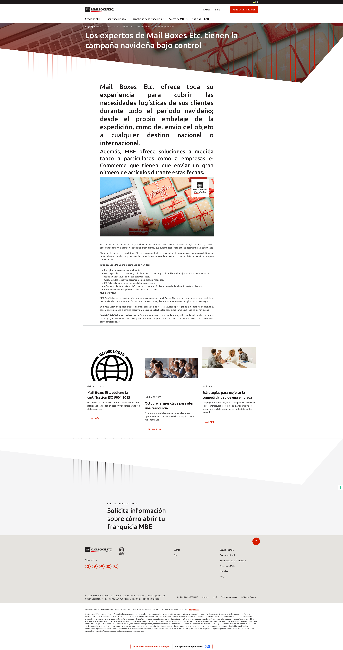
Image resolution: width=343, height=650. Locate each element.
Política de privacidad (229, 597)
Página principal (93, 26)
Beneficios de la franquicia (147, 19)
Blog (217, 9)
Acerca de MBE (177, 19)
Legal (215, 597)
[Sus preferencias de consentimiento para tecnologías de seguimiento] (340, 487)
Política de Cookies (248, 597)
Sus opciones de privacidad (189, 646)
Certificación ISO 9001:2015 (187, 597)
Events (206, 9)
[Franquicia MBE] (100, 9)
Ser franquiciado (116, 19)
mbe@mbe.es (194, 609)
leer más (94, 418)
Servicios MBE (93, 19)
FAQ (206, 19)
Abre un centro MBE (244, 9)
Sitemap (205, 597)
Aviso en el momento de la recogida (151, 646)
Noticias (196, 19)
